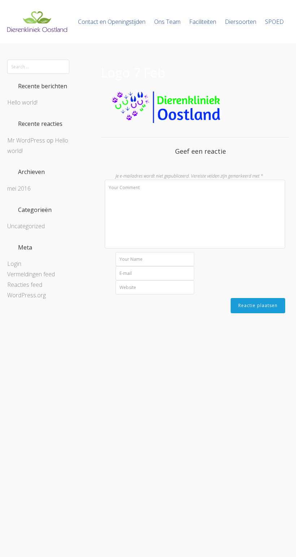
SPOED (274, 22)
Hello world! (22, 102)
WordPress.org (26, 295)
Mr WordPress (26, 140)
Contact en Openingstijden (111, 22)
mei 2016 (19, 188)
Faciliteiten (202, 22)
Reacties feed (24, 285)
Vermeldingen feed (31, 274)
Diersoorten (240, 22)
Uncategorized (26, 226)
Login (14, 264)
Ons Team (167, 22)
